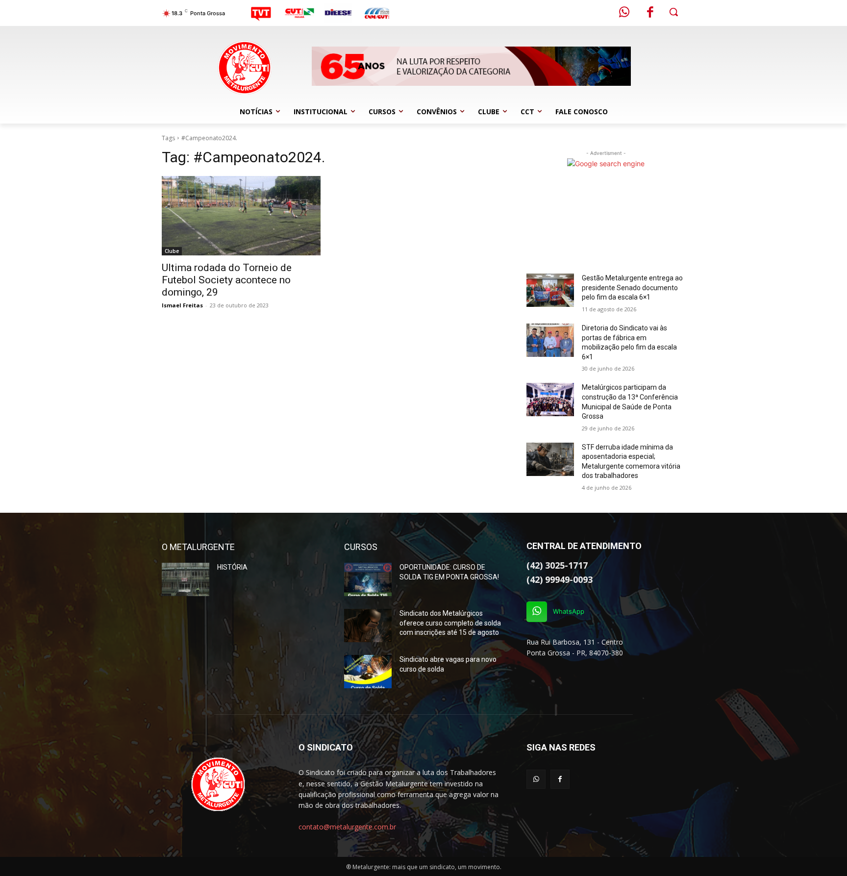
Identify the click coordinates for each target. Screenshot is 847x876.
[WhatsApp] (536, 611)
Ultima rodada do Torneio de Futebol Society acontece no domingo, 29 (227, 280)
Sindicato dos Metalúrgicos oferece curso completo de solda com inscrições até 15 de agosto (450, 622)
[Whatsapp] (624, 13)
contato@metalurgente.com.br (347, 826)
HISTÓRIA (232, 567)
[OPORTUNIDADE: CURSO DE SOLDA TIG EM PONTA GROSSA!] (368, 579)
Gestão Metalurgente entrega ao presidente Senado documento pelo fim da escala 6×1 (632, 287)
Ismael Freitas (182, 305)
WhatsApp (568, 611)
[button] (673, 12)
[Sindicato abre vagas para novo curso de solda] (368, 671)
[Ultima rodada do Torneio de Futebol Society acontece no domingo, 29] (241, 215)
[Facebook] (650, 13)
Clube (172, 251)
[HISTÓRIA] (185, 579)
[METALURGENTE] (218, 784)
